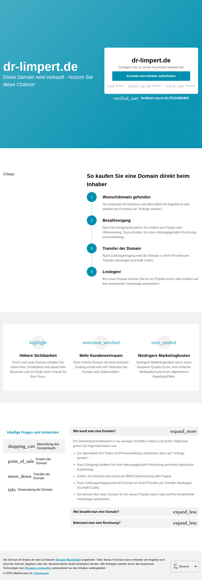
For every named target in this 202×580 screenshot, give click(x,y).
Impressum (41, 573)
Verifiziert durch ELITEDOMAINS (165, 98)
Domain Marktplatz (68, 559)
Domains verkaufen (38, 568)
